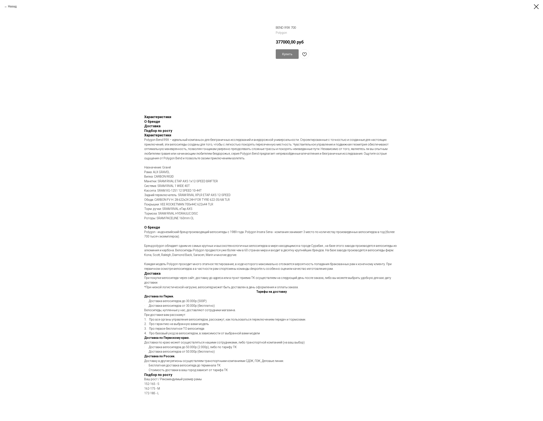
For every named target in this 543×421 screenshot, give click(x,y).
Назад (12, 6)
